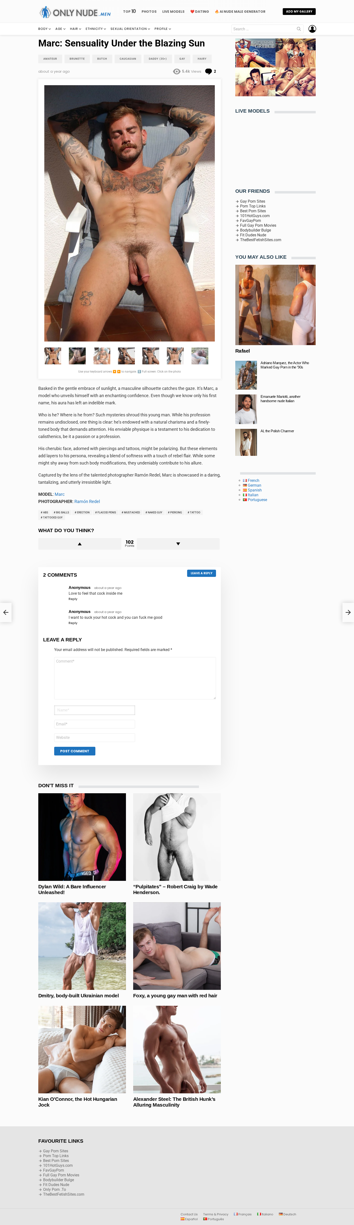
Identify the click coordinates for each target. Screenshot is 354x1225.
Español (191, 1219)
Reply (73, 599)
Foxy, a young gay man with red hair (175, 995)
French (253, 480)
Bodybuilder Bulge (255, 230)
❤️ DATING (199, 11)
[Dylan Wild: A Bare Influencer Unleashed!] (82, 837)
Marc (60, 494)
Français (245, 1214)
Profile (161, 28)
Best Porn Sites (253, 211)
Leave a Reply (201, 573)
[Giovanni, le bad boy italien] (6, 612)
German (254, 485)
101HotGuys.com (255, 215)
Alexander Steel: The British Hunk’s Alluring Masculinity (174, 1102)
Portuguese (257, 499)
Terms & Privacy (215, 1214)
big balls (62, 512)
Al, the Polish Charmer (277, 431)
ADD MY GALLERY (299, 11)
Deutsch (289, 1214)
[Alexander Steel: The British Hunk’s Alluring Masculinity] (177, 1049)
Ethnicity (94, 28)
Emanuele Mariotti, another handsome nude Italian (280, 398)
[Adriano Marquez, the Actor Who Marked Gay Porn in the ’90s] (246, 375)
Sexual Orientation (129, 28)
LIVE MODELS (173, 11)
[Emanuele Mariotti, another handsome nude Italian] (246, 409)
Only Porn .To (54, 1189)
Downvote (178, 544)
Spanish (254, 490)
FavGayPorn (250, 220)
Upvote (79, 544)
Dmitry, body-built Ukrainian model (78, 995)
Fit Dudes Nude (253, 235)
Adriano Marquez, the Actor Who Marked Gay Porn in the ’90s (285, 365)
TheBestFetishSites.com (260, 240)
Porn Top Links (253, 206)
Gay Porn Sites (252, 201)
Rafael (242, 351)
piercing (176, 512)
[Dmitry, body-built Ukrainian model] (82, 946)
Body (43, 28)
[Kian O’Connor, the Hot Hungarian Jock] (82, 1049)
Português (215, 1219)
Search (299, 30)
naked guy (155, 512)
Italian (252, 495)
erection (83, 512)
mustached (132, 512)
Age (58, 28)
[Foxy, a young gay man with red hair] (177, 946)
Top (129, 11)
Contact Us (189, 1214)
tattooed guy (53, 517)
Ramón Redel (87, 501)
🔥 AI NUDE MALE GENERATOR (240, 11)
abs (45, 512)
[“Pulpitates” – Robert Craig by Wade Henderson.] (177, 837)
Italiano (267, 1214)
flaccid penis (107, 512)
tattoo (195, 512)
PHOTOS (149, 11)
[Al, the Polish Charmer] (246, 442)
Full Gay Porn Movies (258, 225)
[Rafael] (275, 305)
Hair (74, 28)
